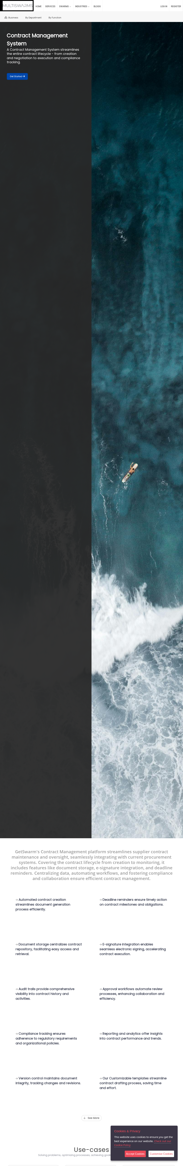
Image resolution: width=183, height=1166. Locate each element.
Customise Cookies (161, 1153)
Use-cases (91, 1149)
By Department (33, 17)
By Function (55, 17)
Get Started (16, 76)
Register (176, 6)
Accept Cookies (135, 1153)
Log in (163, 6)
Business (12, 17)
